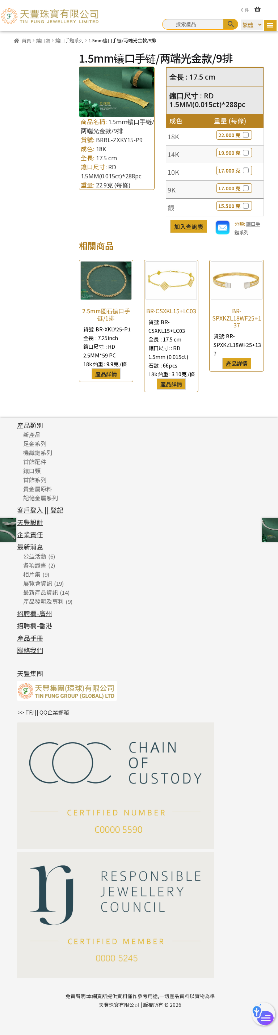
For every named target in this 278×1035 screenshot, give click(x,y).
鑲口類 (43, 40)
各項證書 (34, 565)
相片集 (32, 574)
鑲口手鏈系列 (69, 40)
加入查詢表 (188, 226)
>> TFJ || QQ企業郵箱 (43, 712)
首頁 (26, 40)
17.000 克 (229, 170)
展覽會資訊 (37, 583)
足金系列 (34, 443)
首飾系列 (34, 479)
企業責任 (30, 534)
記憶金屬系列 (40, 497)
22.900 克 (229, 135)
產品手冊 (30, 637)
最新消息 (30, 546)
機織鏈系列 (37, 452)
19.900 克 (229, 152)
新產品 (32, 434)
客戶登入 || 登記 (40, 509)
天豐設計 (30, 522)
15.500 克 (229, 205)
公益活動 (34, 556)
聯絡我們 (30, 650)
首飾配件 (34, 461)
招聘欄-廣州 (34, 613)
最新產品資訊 (40, 592)
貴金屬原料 (37, 488)
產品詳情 (106, 374)
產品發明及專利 (43, 601)
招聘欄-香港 (34, 625)
